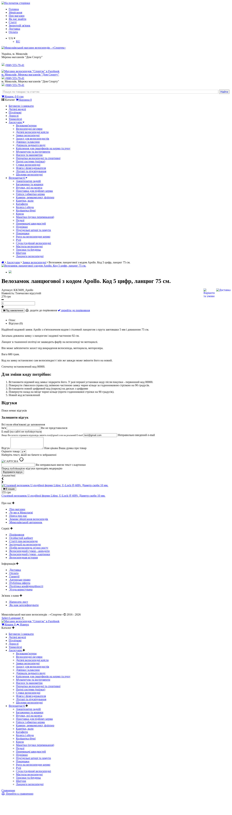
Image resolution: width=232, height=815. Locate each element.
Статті (12, 22)
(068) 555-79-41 (14, 78)
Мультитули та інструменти (33, 151)
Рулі (18, 239)
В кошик (10, 489)
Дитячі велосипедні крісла (32, 132)
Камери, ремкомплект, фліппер (35, 197)
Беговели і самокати (21, 105)
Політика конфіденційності (26, 586)
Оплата (13, 32)
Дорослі (13, 115)
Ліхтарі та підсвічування (31, 171)
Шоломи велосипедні (29, 174)
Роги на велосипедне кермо (33, 236)
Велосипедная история (23, 557)
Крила (20, 213)
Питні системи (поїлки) (30, 161)
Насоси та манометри (29, 154)
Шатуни (21, 252)
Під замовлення (14, 310)
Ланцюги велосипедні (30, 256)
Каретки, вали (25, 200)
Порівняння (16, 534)
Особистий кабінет (21, 537)
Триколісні (15, 119)
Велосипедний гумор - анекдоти (29, 551)
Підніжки (22, 226)
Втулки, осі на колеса (29, 187)
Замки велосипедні (28, 135)
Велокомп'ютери (26, 125)
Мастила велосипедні (29, 246)
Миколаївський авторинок (25, 522)
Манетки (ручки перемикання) (35, 217)
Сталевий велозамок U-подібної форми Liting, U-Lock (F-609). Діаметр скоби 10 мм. (53, 495)
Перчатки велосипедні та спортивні (38, 158)
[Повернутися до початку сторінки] (15, 3)
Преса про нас (18, 515)
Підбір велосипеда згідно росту (28, 547)
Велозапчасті (17, 177)
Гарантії (14, 576)
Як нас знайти (17, 19)
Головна (14, 9)
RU (18, 41)
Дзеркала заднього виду (30, 145)
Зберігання (15, 12)
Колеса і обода (25, 207)
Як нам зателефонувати (24, 605)
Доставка (14, 28)
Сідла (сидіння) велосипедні (33, 243)
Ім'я (4, 427)
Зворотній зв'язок (19, 25)
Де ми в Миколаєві (21, 512)
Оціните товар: (10, 451)
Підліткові (15, 112)
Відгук (6, 448)
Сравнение (8, 790)
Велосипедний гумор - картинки (29, 554)
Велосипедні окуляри (29, 128)
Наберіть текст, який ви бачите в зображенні (28, 454)
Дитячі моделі (17, 109)
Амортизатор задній (28, 181)
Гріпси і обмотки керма (30, 194)
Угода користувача (20, 589)
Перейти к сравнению (19, 793)
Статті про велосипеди (23, 541)
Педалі (20, 220)
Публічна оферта (19, 582)
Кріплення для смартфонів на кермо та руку (43, 148)
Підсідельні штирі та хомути (33, 230)
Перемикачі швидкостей (31, 223)
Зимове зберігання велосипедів (28, 519)
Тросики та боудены (28, 249)
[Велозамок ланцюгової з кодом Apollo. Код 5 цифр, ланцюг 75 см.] (43, 265)
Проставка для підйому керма (34, 190)
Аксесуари (16, 122)
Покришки (22, 233)
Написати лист (18, 601)
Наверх (24, 624)
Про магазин (16, 15)
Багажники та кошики (29, 184)
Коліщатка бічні (26, 210)
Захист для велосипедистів (32, 138)
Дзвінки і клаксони (28, 141)
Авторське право (19, 579)
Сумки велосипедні (28, 164)
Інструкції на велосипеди (25, 544)
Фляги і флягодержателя (31, 168)
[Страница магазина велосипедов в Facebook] (30, 71)
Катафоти (22, 203)
